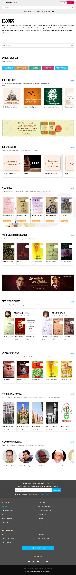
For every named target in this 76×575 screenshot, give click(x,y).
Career (40, 518)
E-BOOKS (51, 11)
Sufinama (41, 534)
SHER (29, 11)
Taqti (3, 514)
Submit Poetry (6, 523)
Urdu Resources (7, 518)
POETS (24, 11)
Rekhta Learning (43, 538)
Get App (70, 3)
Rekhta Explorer (43, 523)
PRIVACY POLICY (29, 569)
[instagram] (42, 561)
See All (72, 80)
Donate (63, 3)
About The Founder (44, 510)
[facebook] (28, 561)
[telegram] (47, 561)
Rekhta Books (6, 542)
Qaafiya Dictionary (8, 510)
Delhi (27, 315)
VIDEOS (44, 11)
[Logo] (8, 3)
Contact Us (42, 514)
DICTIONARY (36, 11)
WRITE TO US (40, 548)
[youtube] (38, 561)
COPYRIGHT (48, 569)
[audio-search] (72, 7)
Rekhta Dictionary (8, 538)
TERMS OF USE (39, 569)
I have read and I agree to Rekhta (33, 494)
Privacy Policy (44, 494)
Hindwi (4, 534)
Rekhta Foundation (44, 506)
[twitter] (33, 561)
